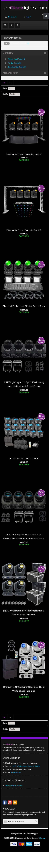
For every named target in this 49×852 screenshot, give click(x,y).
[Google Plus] (15, 802)
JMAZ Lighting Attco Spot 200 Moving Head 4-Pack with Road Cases (24, 384)
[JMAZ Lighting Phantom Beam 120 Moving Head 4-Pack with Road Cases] (23, 508)
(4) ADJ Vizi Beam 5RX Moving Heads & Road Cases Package (23, 612)
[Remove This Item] (27, 43)
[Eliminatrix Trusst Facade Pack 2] (23, 204)
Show (5, 88)
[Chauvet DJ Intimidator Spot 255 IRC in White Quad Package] (23, 660)
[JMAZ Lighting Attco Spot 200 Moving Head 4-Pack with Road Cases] (23, 356)
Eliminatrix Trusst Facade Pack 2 (23, 230)
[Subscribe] (36, 821)
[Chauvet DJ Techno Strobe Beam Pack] (23, 280)
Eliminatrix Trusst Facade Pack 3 (23, 154)
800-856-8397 (16, 772)
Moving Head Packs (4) (16, 59)
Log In (29, 17)
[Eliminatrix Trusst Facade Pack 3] (23, 127)
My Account (12, 17)
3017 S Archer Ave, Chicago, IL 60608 (26, 766)
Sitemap (42, 838)
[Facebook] (5, 802)
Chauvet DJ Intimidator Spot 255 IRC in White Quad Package (24, 689)
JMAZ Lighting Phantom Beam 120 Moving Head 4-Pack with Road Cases (23, 536)
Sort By (5, 94)
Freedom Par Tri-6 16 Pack (23, 458)
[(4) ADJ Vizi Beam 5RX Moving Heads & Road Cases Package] (23, 584)
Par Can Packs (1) (14, 63)
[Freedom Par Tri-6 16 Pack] (23, 432)
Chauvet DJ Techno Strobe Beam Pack (24, 306)
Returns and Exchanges (13, 785)
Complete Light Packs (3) (17, 67)
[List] (10, 83)
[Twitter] (10, 802)
